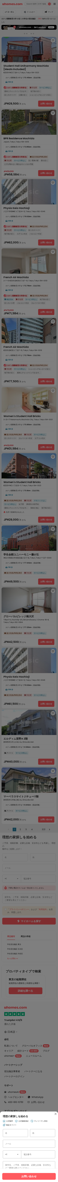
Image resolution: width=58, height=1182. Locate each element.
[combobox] (12, 1154)
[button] (17, 1154)
